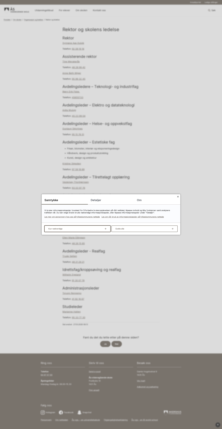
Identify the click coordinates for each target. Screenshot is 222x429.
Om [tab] (139, 200)
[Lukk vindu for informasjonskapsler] (178, 196)
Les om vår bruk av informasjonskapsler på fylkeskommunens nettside (133, 217)
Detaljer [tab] (96, 200)
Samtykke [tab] (51, 200)
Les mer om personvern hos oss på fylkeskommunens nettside (72, 217)
